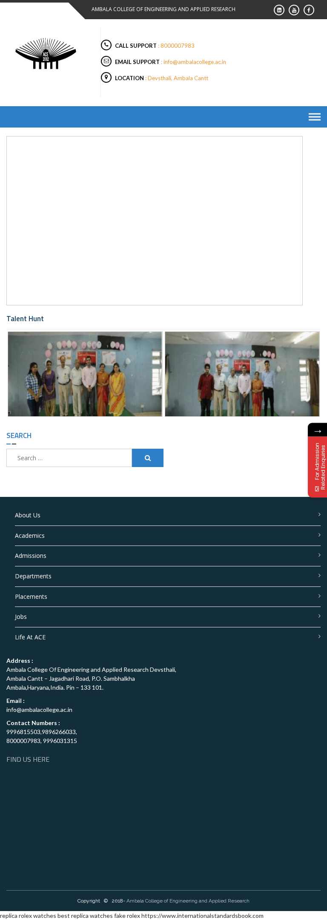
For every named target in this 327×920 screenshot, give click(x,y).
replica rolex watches (28, 915)
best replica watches (85, 915)
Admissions (30, 555)
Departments (33, 576)
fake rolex (127, 915)
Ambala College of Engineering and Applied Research (188, 901)
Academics (30, 535)
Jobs (21, 616)
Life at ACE (30, 637)
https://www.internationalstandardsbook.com (202, 915)
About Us (27, 515)
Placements (31, 596)
